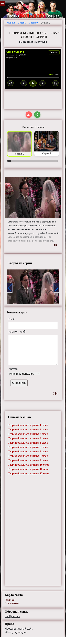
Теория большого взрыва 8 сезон (28, 455)
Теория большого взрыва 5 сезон (28, 442)
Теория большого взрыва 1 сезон (28, 425)
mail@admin (12, 616)
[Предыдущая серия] (23, 83)
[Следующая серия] (42, 83)
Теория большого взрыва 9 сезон (28, 460)
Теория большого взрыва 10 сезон (28, 464)
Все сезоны (12, 603)
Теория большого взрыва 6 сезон (28, 447)
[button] (10, 288)
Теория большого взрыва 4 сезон (28, 438)
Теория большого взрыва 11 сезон (28, 469)
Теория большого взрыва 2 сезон (28, 429)
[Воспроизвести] (33, 83)
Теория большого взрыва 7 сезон (28, 451)
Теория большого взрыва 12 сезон (28, 473)
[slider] (33, 77)
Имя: (11, 319)
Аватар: (13, 369)
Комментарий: (17, 331)
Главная (10, 599)
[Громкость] (10, 83)
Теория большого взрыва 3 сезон (28, 433)
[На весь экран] (55, 83)
